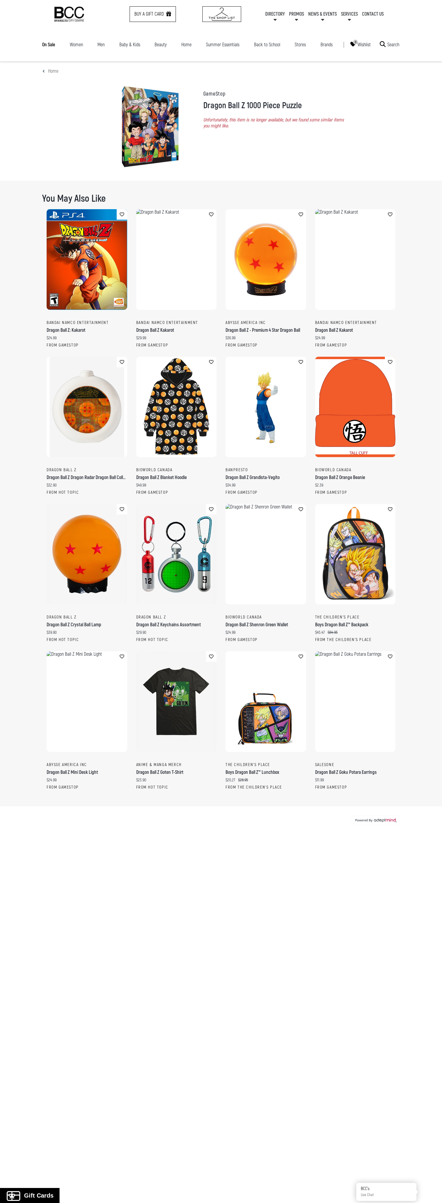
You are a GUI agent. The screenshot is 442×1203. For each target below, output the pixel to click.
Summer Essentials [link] (222, 45)
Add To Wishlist (122, 214)
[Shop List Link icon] (221, 14)
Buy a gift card (149, 14)
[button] (430, 1191)
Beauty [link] (161, 45)
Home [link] (186, 45)
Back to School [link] (267, 45)
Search (393, 44)
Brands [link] (327, 45)
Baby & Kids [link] (129, 45)
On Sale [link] (48, 45)
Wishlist (364, 44)
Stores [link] (300, 45)
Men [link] (101, 45)
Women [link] (76, 45)
